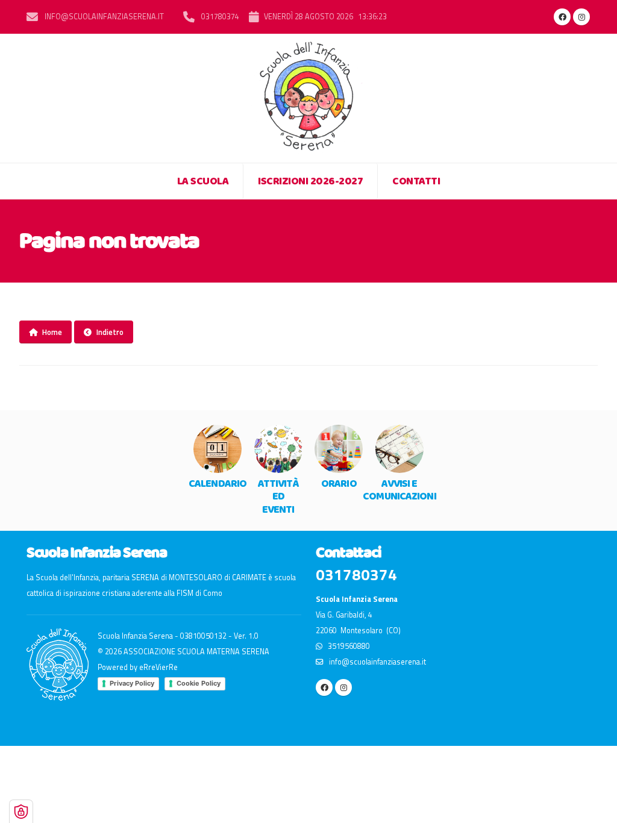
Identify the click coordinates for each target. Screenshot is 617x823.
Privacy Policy (132, 683)
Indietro (110, 332)
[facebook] (562, 16)
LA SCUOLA (203, 181)
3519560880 (346, 646)
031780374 (219, 16)
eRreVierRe (158, 667)
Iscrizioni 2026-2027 (310, 181)
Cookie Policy (199, 683)
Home (52, 332)
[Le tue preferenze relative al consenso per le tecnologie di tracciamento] (21, 811)
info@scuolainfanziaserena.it (103, 16)
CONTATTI (416, 181)
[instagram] (581, 16)
